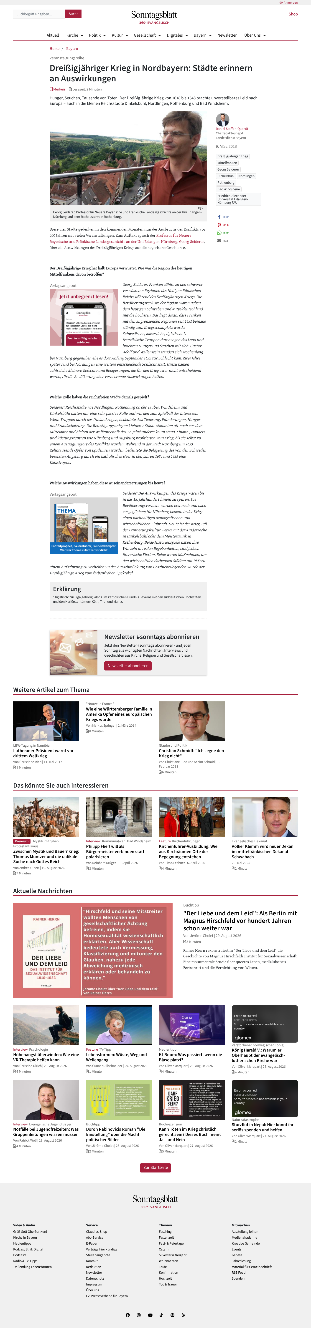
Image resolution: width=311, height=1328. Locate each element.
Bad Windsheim (228, 189)
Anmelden (291, 2)
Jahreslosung (241, 1261)
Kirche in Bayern (25, 1237)
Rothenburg (226, 182)
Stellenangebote (98, 1255)
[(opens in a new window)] (128, 1316)
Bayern (200, 35)
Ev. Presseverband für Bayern (107, 1296)
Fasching (165, 1231)
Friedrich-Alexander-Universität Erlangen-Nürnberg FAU (232, 199)
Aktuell (53, 35)
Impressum (94, 1284)
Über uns (92, 1290)
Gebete (237, 1255)
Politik (95, 35)
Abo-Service (94, 1237)
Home (54, 48)
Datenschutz (95, 1278)
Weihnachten (168, 1261)
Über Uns (252, 35)
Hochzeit (165, 1278)
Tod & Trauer (168, 1284)
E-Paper (91, 1243)
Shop (293, 14)
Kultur (117, 35)
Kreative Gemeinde (246, 1243)
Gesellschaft (145, 35)
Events (236, 1249)
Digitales (175, 35)
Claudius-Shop (96, 1231)
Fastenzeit (166, 1237)
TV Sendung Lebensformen (32, 1267)
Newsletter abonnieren (128, 666)
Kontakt (92, 1261)
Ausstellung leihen (245, 1231)
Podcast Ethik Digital (28, 1249)
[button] (57, 89)
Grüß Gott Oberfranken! (30, 1231)
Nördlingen (246, 175)
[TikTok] (161, 1316)
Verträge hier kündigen (102, 1249)
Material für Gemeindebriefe (252, 1267)
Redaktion (93, 1267)
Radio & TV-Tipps (25, 1261)
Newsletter (227, 35)
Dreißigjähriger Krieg (232, 156)
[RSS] (183, 1316)
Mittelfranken (227, 162)
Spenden (238, 1278)
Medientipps (22, 1243)
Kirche (72, 35)
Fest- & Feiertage (171, 1243)
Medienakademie (244, 1237)
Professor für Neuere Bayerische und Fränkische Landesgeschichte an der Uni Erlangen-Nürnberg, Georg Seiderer (127, 238)
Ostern (163, 1249)
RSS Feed (238, 1272)
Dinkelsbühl (226, 175)
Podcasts (19, 1255)
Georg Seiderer (228, 169)
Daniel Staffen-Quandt (232, 128)
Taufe (163, 1267)
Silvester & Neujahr (172, 1255)
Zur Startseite (155, 1168)
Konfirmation (168, 1272)
